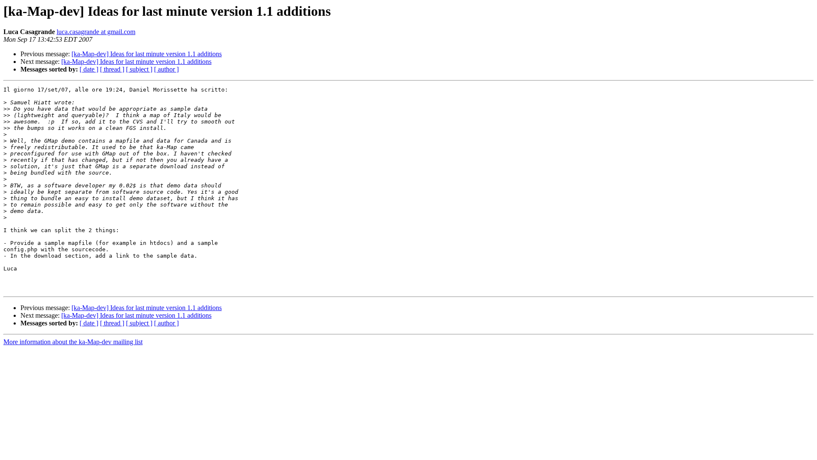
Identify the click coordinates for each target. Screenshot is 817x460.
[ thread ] (112, 69)
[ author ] (166, 69)
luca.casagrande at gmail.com (96, 31)
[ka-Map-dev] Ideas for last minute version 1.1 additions (146, 54)
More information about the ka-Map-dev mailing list (73, 341)
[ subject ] (139, 69)
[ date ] (89, 69)
